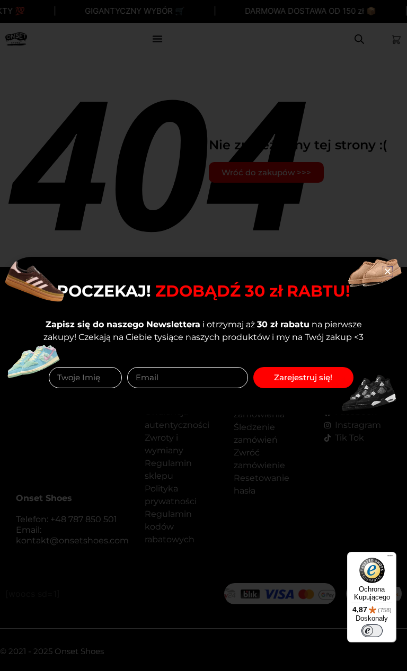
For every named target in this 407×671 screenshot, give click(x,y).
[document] (203, 335)
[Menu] (390, 558)
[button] (388, 271)
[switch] (372, 630)
